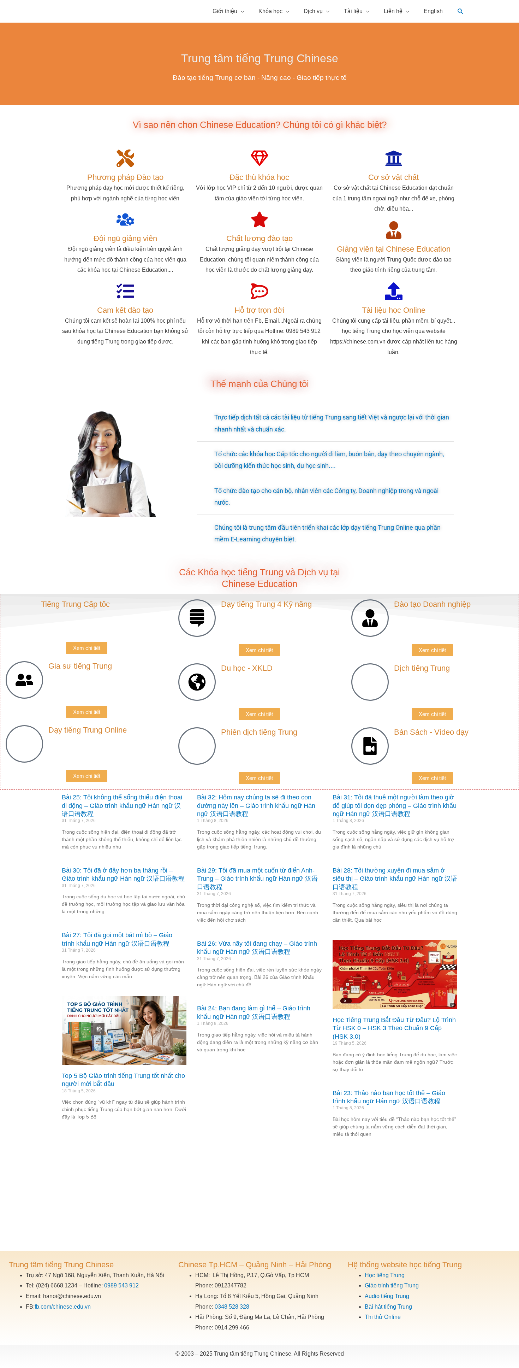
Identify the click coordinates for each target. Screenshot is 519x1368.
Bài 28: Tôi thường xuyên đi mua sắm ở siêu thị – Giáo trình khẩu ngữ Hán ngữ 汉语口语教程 (395, 879)
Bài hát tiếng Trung (388, 1307)
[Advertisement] (259, 1198)
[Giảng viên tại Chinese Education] (393, 230)
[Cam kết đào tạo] (125, 291)
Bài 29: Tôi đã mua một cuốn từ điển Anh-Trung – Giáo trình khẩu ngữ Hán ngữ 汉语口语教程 (257, 879)
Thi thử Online (383, 1317)
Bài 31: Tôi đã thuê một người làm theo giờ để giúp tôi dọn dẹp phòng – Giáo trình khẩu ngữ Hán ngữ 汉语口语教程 (395, 805)
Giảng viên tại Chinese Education (394, 249)
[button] (460, 11)
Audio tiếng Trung (387, 1296)
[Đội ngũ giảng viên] (125, 219)
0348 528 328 (232, 1307)
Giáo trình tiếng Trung (392, 1285)
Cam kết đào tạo (125, 310)
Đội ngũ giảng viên (125, 238)
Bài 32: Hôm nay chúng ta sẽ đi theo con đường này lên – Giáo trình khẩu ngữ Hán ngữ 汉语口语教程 (256, 805)
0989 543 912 (121, 1285)
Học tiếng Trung (385, 1275)
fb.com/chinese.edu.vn (63, 1307)
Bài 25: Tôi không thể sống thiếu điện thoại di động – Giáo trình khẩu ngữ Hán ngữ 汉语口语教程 (122, 805)
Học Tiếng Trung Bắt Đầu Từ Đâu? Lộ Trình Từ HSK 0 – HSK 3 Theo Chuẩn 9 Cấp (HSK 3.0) (394, 1028)
